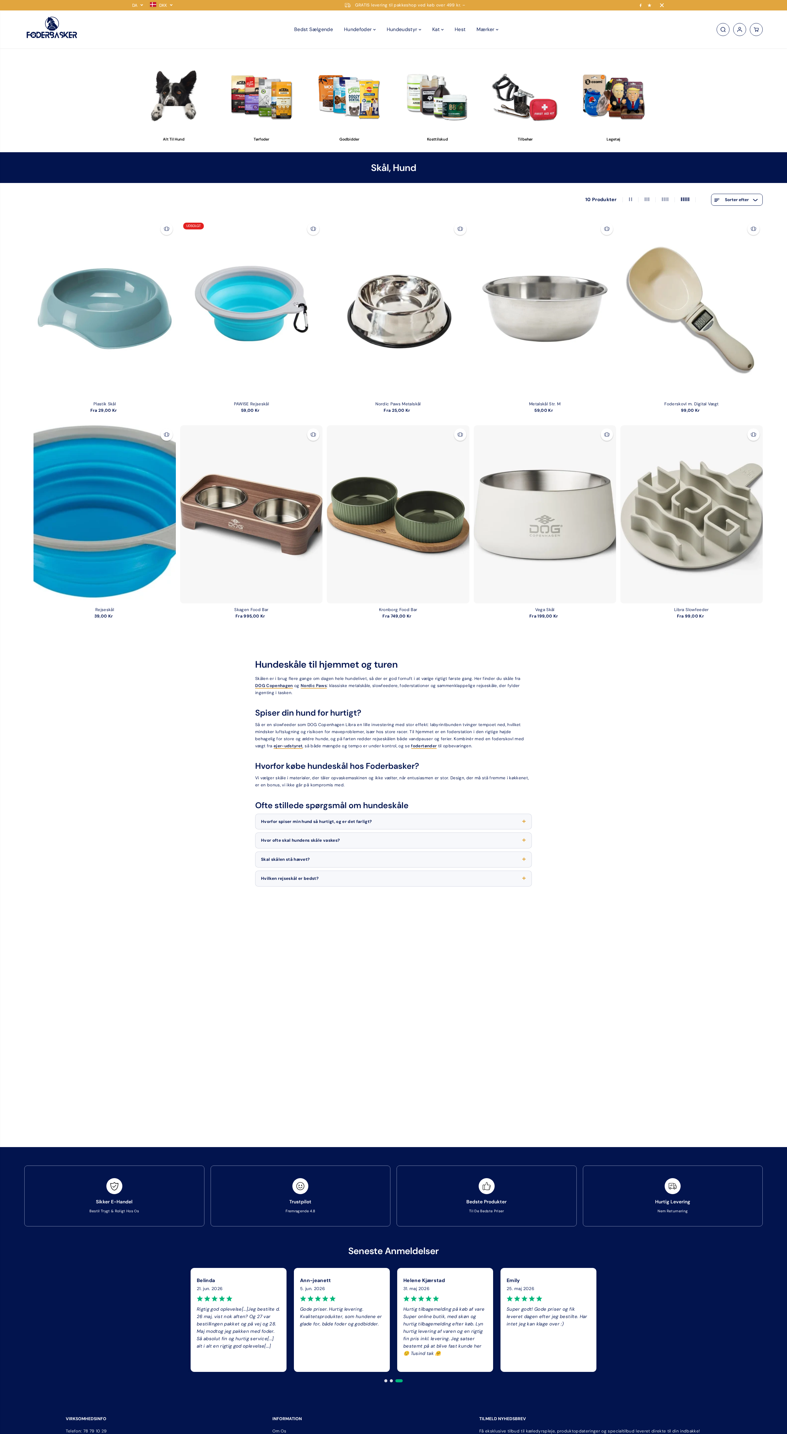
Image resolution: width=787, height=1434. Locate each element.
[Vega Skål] (545, 514)
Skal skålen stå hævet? (285, 859)
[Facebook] (640, 5)
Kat (436, 29)
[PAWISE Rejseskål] (251, 309)
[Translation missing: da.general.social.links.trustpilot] (649, 5)
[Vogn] (756, 29)
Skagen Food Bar (251, 609)
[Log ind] (739, 29)
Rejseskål (104, 609)
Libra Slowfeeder (691, 609)
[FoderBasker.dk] (52, 29)
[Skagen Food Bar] (251, 514)
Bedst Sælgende (313, 29)
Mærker (486, 29)
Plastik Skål (104, 404)
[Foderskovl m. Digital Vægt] (691, 309)
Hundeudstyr (403, 29)
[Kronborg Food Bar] (398, 514)
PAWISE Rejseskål (251, 404)
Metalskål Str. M (544, 404)
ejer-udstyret (288, 746)
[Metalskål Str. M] (545, 309)
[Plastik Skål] (105, 309)
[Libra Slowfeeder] (691, 514)
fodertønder (424, 746)
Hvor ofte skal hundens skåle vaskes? (300, 840)
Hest (460, 29)
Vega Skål (545, 609)
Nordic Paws (314, 685)
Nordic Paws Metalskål (398, 404)
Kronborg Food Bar (398, 609)
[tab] (385, 1380)
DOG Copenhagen (274, 685)
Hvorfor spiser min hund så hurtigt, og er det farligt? (316, 821)
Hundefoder (358, 29)
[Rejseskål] (105, 514)
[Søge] (723, 29)
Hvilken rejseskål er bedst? (289, 878)
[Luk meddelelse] (662, 5)
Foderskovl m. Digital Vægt (691, 404)
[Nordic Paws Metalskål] (398, 309)
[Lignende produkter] (166, 229)
